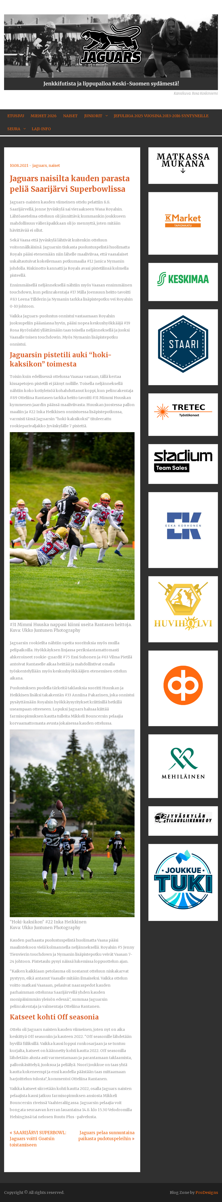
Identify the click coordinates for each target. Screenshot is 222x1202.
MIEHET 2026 (44, 115)
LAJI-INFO (41, 128)
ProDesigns (206, 1192)
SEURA (13, 128)
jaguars (39, 165)
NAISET (70, 115)
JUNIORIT (93, 115)
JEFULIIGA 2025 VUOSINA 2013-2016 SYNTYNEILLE (161, 115)
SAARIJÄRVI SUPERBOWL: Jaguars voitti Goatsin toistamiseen (38, 1138)
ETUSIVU (15, 115)
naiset (54, 165)
